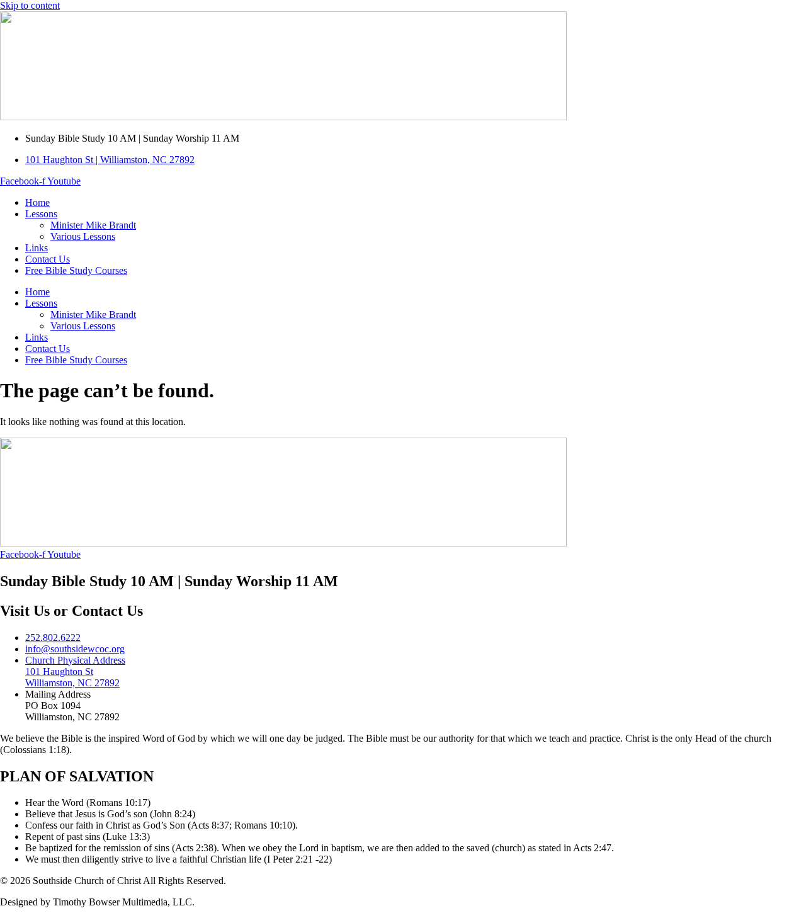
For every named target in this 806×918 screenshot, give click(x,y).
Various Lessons (82, 236)
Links (36, 247)
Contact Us (47, 259)
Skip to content (30, 5)
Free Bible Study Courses (76, 270)
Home (37, 202)
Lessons (41, 213)
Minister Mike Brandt (93, 225)
